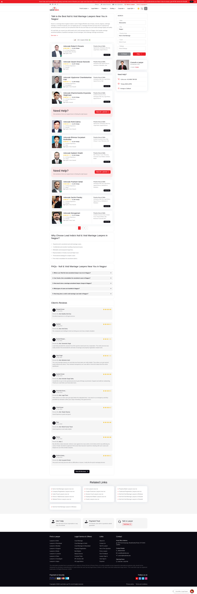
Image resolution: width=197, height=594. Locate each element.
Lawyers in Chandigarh (56, 558)
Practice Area (123, 33)
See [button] (53, 35)
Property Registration (80, 548)
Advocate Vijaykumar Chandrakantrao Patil (77, 78)
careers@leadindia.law (124, 555)
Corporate (121, 8)
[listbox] (132, 48)
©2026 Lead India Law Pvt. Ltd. (64, 584)
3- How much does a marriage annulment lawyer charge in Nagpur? (72, 283)
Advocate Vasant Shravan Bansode (76, 62)
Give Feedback (104, 553)
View (192, 1)
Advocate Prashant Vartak (73, 182)
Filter (138, 54)
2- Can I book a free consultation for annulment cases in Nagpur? (71, 278)
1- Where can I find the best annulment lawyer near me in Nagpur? (71, 273)
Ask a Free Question (105, 548)
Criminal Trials (78, 556)
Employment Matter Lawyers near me (96, 496)
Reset (125, 54)
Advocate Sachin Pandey (72, 197)
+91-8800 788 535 (129, 79)
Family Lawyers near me (92, 499)
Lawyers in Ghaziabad (56, 543)
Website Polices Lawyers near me (62, 499)
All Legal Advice (79, 561)
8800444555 (121, 550)
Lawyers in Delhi (54, 540)
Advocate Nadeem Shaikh (73, 153)
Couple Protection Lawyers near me (95, 491)
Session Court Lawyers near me (94, 494)
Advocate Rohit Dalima (71, 122)
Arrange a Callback (125, 88)
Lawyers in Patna (54, 556)
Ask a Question (118, 4)
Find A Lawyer (83, 8)
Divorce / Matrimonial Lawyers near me (63, 496)
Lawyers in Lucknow (55, 553)
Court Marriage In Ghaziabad (82, 546)
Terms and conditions (141, 584)
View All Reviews (81, 471)
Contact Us (103, 543)
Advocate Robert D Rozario (73, 46)
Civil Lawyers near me (92, 489)
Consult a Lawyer (136, 62)
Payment (102, 561)
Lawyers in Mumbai (55, 546)
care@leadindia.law (123, 553)
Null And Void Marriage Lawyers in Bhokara (131, 494)
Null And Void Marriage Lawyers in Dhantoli (131, 496)
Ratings (122, 46)
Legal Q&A (130, 8)
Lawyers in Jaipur (54, 561)
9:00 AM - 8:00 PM (123, 561)
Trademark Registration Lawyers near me (130, 491)
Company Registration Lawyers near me (63, 491)
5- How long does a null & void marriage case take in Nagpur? (70, 293)
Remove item (143, 29)
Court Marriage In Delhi (81, 543)
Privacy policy (130, 584)
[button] (142, 8)
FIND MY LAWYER (101, 112)
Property (104, 8)
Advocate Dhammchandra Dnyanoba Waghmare (77, 94)
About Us (102, 540)
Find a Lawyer (103, 551)
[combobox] (132, 23)
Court (121, 39)
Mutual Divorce (79, 553)
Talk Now (126, 524)
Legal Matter (94, 8)
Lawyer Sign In (104, 556)
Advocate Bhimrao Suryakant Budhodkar (74, 138)
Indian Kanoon (107, 4)
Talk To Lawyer (104, 546)
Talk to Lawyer (130, 4)
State (121, 20)
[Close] (195, 2)
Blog (96, 4)
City (121, 27)
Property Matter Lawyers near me (128, 489)
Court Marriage (79, 540)
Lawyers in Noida (54, 551)
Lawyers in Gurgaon (55, 548)
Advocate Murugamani (71, 213)
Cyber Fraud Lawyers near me (61, 494)
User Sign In (103, 558)
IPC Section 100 (79, 558)
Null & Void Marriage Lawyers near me (63, 489)
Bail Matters (78, 551)
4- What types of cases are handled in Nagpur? (66, 288)
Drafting (112, 8)
